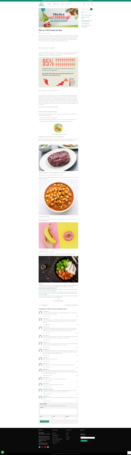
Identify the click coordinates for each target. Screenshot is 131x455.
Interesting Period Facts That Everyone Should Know (86, 21)
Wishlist (67, 439)
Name (41, 416)
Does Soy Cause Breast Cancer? (85, 18)
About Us (54, 433)
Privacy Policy (55, 437)
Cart (67, 435)
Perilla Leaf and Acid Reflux (86, 15)
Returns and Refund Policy (57, 439)
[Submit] (91, 9)
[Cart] (91, 4)
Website (67, 416)
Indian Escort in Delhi (47, 389)
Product (49, 4)
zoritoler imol (45, 396)
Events (62, 4)
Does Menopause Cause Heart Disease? (85, 26)
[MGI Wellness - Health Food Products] (42, 4)
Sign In (67, 433)
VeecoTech (78, 453)
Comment (42, 407)
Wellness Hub (56, 4)
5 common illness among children (70, 305)
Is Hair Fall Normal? (85, 23)
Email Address (83, 436)
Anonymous (45, 369)
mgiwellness (49, 33)
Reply (77, 316)
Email (54, 416)
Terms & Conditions (56, 441)
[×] (2, 452)
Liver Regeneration (44, 305)
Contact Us (68, 4)
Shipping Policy (55, 435)
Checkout (68, 437)
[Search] (84, 4)
